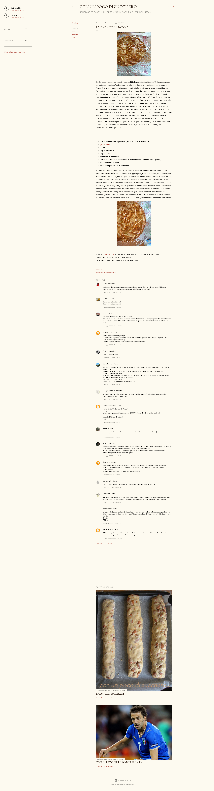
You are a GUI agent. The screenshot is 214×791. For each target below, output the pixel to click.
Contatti (139, 12)
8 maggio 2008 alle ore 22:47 (112, 502)
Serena (105, 462)
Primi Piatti (106, 12)
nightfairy (106, 481)
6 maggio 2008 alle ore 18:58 (112, 307)
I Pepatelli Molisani (110, 693)
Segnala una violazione (14, 52)
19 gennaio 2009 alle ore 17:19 (112, 523)
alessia (105, 494)
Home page (84, 12)
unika (105, 428)
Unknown (106, 332)
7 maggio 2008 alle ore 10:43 (112, 345)
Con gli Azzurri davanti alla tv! (119, 762)
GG (104, 313)
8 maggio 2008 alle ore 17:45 (112, 474)
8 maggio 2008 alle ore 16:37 (112, 456)
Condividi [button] (74, 23)
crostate (74, 35)
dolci (73, 38)
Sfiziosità (95, 12)
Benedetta (107, 529)
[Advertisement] (134, 565)
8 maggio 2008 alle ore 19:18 (112, 487)
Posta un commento (104, 543)
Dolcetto (106, 364)
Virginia (105, 351)
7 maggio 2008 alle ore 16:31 (112, 422)
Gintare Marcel (129, 784)
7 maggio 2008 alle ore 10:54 (112, 357)
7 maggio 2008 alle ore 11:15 (111, 384)
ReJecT (105, 443)
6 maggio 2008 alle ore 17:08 (112, 292)
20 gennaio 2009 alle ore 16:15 (112, 538)
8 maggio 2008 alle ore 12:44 (112, 437)
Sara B (105, 284)
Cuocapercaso (108, 406)
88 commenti (108, 766)
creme (74, 32)
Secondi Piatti (120, 12)
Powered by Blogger (124, 780)
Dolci (131, 12)
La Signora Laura (109, 391)
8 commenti (108, 698)
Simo (105, 299)
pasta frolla (105, 144)
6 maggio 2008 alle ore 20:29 (112, 326)
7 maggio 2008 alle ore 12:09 (112, 399)
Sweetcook (109, 254)
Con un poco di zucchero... (109, 6)
